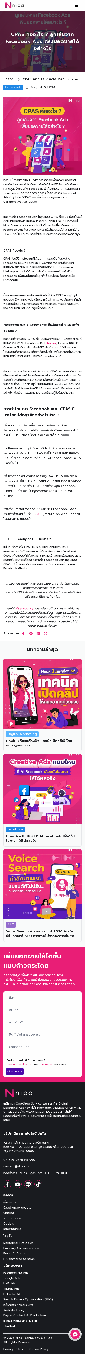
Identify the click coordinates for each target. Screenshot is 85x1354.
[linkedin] (38, 633)
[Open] (75, 1334)
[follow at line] (28, 1184)
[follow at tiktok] (38, 1184)
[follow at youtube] (18, 1184)
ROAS (37, 513)
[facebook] (23, 633)
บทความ (9, 79)
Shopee (51, 343)
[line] (30, 633)
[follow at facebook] (7, 1184)
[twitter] (45, 633)
